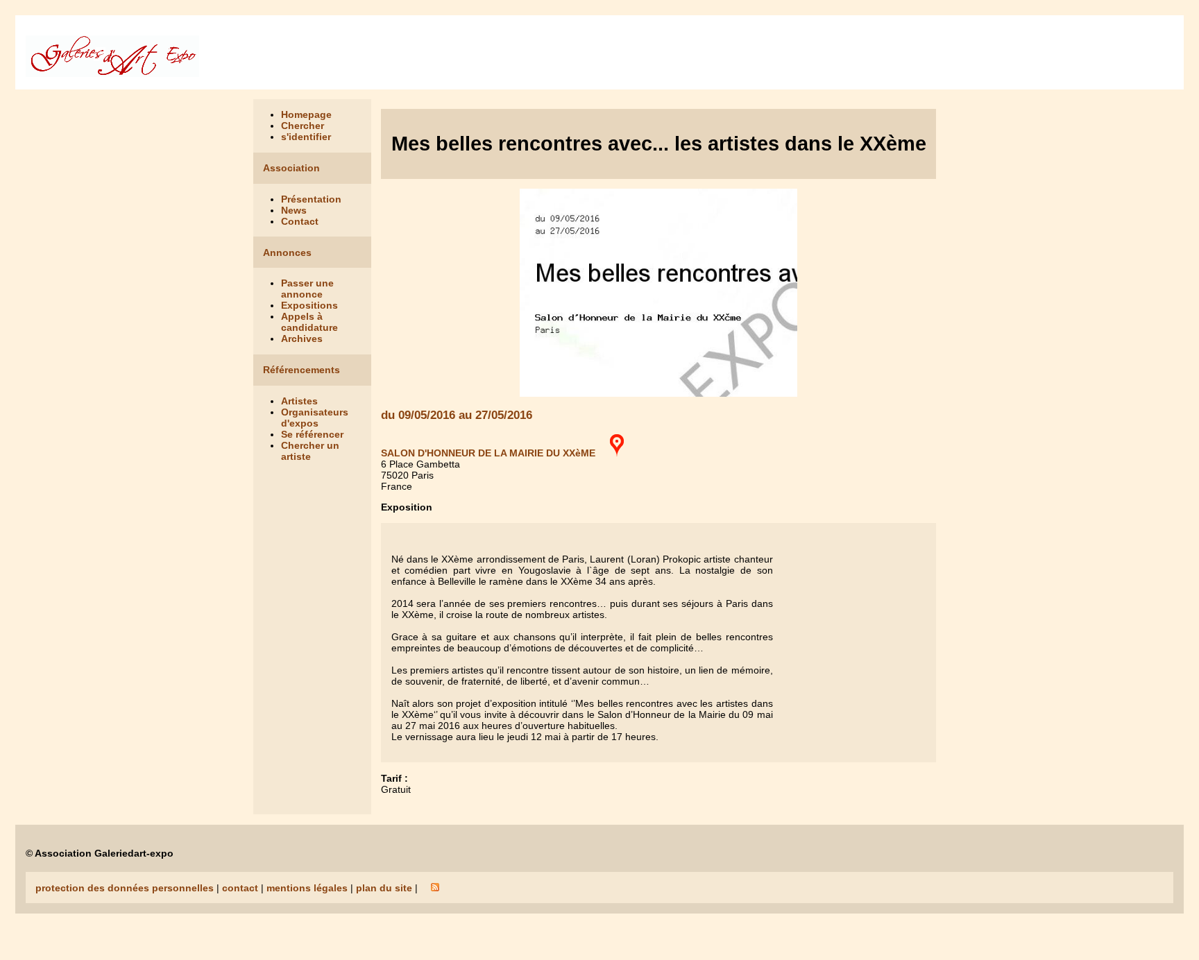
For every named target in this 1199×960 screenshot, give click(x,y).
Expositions (309, 305)
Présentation (311, 199)
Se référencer (312, 434)
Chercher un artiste (310, 451)
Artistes (299, 400)
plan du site (384, 887)
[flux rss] (434, 887)
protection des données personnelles (124, 887)
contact (240, 887)
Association (291, 167)
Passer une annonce (307, 288)
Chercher (302, 125)
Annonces (287, 252)
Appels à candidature (309, 322)
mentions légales (307, 887)
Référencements (301, 369)
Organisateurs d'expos (314, 417)
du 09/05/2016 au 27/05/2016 (456, 415)
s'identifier (306, 136)
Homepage (306, 114)
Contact (299, 221)
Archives (302, 338)
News (294, 210)
